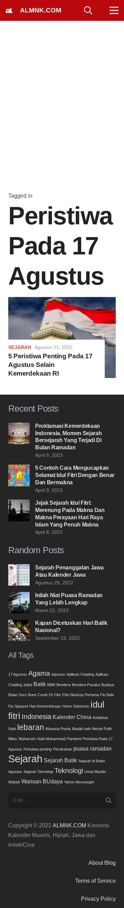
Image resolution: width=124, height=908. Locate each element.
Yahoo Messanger (79, 782)
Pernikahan (62, 749)
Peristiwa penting (37, 749)
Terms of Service (95, 881)
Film (57, 695)
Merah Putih (102, 729)
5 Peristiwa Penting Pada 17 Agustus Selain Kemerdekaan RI (50, 364)
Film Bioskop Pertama (80, 695)
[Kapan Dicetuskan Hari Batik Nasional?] (19, 624)
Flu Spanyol (18, 706)
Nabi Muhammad (51, 739)
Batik (39, 684)
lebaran (30, 727)
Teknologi (68, 770)
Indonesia (36, 716)
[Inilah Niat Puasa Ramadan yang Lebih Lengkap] (19, 597)
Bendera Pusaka (86, 685)
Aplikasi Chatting (80, 674)
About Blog (102, 863)
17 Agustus (17, 674)
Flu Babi (107, 695)
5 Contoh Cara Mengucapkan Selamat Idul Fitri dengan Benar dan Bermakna (74, 475)
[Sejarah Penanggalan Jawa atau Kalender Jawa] (19, 569)
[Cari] (88, 10)
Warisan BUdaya (42, 781)
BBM (51, 685)
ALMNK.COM (69, 825)
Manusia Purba (58, 729)
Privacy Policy (98, 899)
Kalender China (72, 717)
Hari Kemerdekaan (45, 706)
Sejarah (19, 347)
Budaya (107, 685)
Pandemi (74, 739)
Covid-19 (45, 695)
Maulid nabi (81, 729)
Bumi (32, 695)
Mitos (12, 739)
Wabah (14, 782)
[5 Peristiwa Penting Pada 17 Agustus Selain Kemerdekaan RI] (62, 302)
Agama (39, 673)
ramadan (101, 748)
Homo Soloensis (75, 706)
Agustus (58, 674)
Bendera (63, 685)
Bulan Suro (17, 695)
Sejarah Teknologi (38, 772)
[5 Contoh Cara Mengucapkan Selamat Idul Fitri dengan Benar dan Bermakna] (19, 469)
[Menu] (114, 10)
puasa (81, 748)
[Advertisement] (62, 108)
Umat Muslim (95, 772)
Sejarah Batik (60, 760)
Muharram (27, 739)
